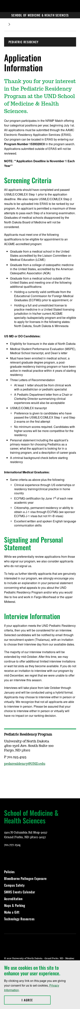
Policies (9, 871)
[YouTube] (6, 856)
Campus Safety (14, 885)
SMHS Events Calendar (19, 891)
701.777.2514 (12, 844)
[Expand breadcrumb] (9, 24)
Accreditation (13, 898)
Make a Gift (12, 912)
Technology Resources (19, 918)
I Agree (36, 1000)
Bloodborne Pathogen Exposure (25, 878)
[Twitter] (33, 856)
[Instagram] (6, 774)
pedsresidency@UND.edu (24, 764)
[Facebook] (24, 856)
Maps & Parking (14, 905)
